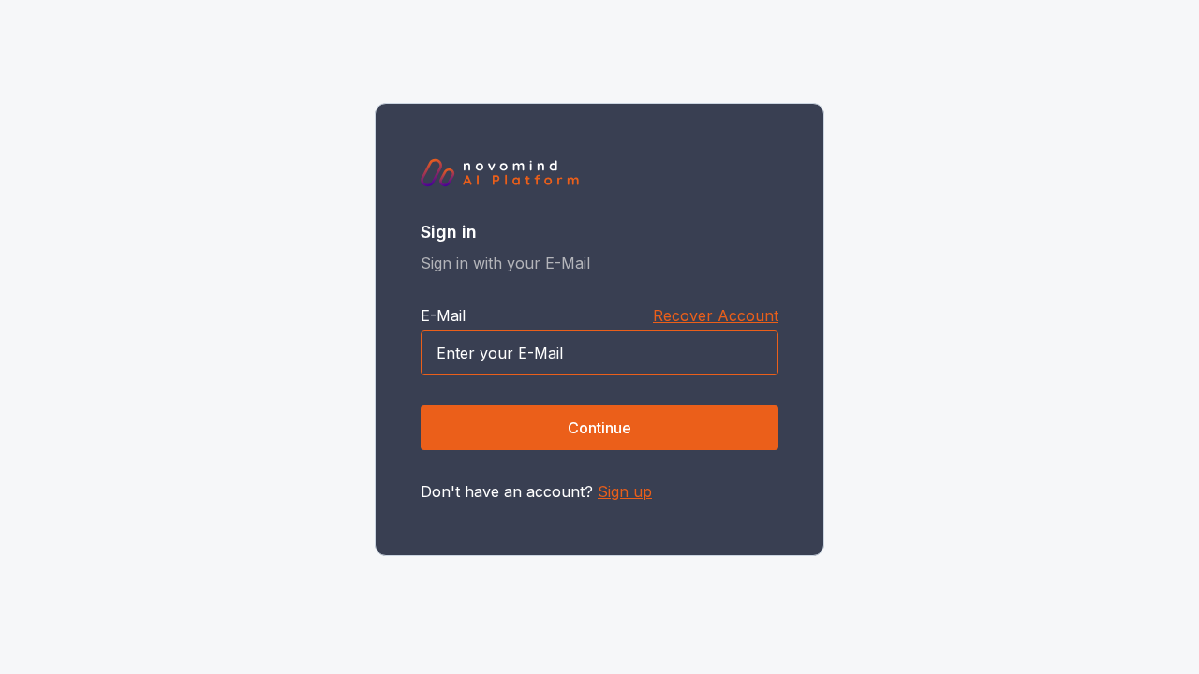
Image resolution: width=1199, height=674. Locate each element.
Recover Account (715, 315)
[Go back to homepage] (500, 173)
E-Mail (443, 315)
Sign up (625, 491)
